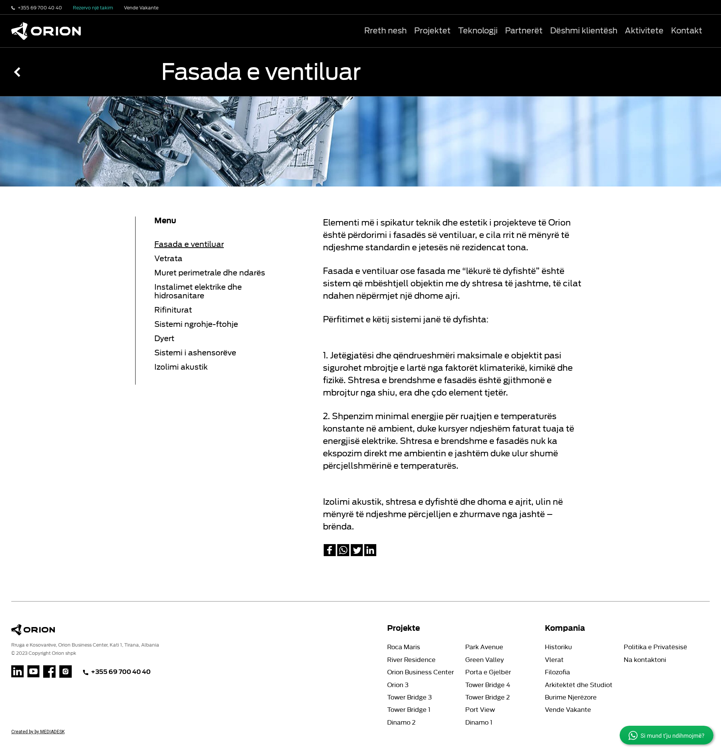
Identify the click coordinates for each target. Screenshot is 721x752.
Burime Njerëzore (571, 697)
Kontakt (686, 31)
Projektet (432, 31)
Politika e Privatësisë (655, 647)
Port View (480, 709)
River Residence (411, 659)
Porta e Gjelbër (488, 672)
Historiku (558, 647)
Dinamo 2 (401, 722)
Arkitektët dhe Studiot (578, 685)
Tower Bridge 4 (487, 685)
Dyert (164, 338)
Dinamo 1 (478, 722)
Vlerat (554, 659)
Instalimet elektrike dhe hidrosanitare (198, 291)
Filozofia (557, 672)
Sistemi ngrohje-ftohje (196, 324)
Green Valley (484, 659)
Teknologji (478, 31)
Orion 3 (398, 685)
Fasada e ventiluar (189, 244)
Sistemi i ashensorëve (195, 352)
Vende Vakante (568, 709)
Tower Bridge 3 (409, 697)
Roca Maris (403, 647)
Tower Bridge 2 (487, 697)
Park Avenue (484, 647)
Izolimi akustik (181, 366)
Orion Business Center (420, 672)
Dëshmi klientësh (583, 31)
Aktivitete (644, 31)
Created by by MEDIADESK (38, 731)
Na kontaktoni (645, 659)
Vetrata (168, 258)
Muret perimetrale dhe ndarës (209, 272)
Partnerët (524, 31)
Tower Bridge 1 (408, 709)
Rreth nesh (385, 31)
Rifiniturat (173, 309)
